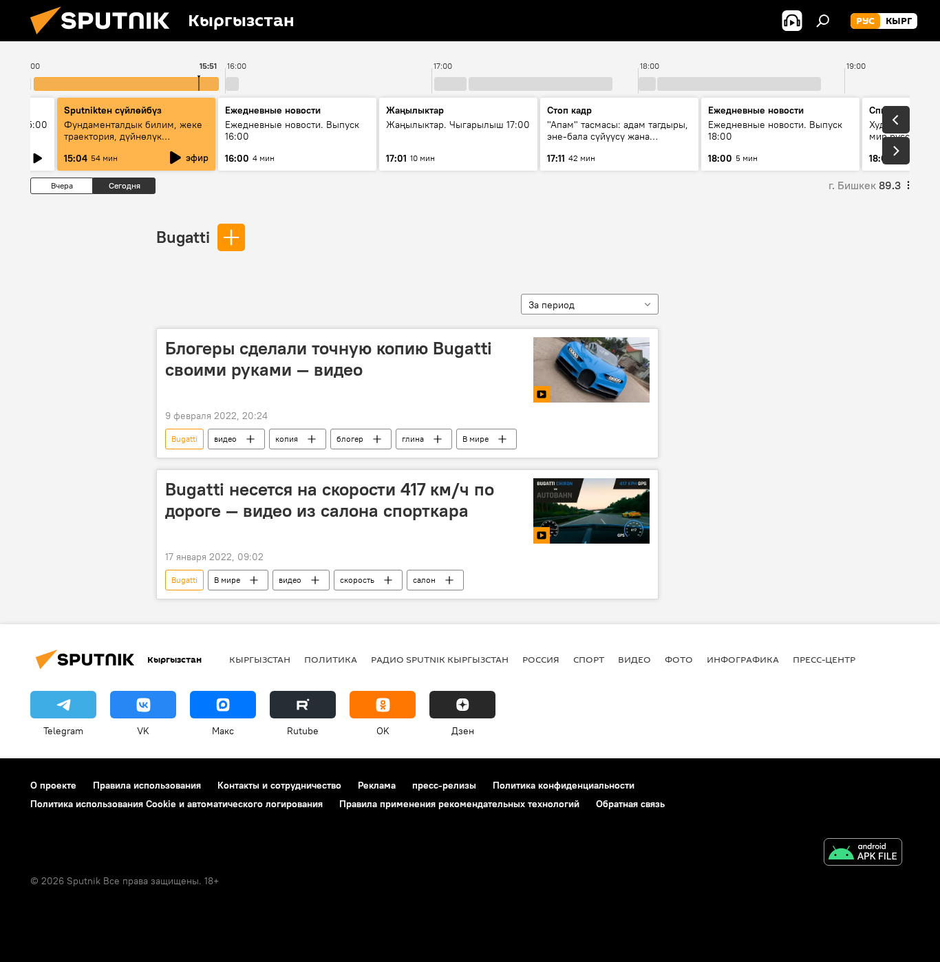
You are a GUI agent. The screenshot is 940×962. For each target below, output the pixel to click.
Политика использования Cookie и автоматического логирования (176, 804)
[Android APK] (863, 853)
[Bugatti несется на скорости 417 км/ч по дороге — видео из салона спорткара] (591, 511)
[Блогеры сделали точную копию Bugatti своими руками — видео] (591, 370)
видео (225, 439)
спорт (588, 659)
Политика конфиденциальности (563, 785)
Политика (330, 659)
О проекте (53, 785)
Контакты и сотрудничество (279, 785)
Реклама (377, 785)
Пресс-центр (824, 659)
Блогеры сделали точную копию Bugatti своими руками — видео (328, 359)
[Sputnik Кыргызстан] (105, 38)
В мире (475, 439)
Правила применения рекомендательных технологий (459, 804)
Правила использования (147, 785)
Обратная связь (630, 804)
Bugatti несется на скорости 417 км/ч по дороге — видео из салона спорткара (329, 500)
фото (679, 659)
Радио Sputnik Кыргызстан (440, 659)
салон (424, 580)
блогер (350, 439)
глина (413, 439)
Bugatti (183, 236)
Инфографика (743, 659)
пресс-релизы (444, 785)
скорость (357, 580)
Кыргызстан (259, 659)
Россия (540, 659)
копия (286, 439)
